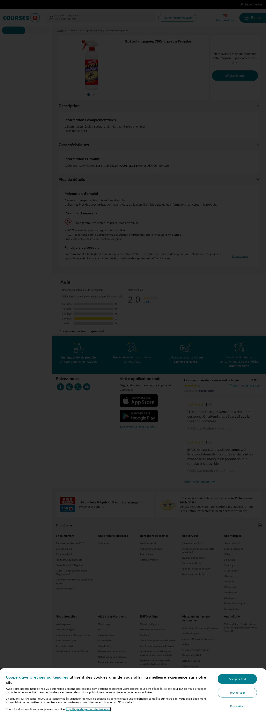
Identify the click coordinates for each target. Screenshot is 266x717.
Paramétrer (237, 706)
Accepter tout (237, 679)
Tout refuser (237, 692)
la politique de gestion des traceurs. (88, 709)
